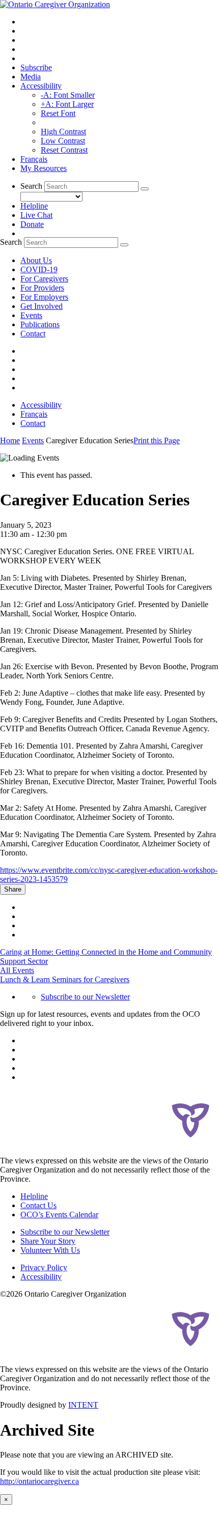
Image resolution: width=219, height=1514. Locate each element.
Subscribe (36, 67)
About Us (36, 260)
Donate (32, 224)
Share (12, 889)
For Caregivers (44, 278)
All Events (17, 970)
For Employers (44, 297)
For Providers (42, 287)
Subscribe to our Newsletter (85, 996)
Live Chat (36, 215)
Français (33, 159)
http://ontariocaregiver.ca (39, 1481)
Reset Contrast (64, 150)
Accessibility (41, 85)
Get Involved (41, 306)
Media (30, 76)
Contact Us (38, 1205)
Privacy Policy (43, 1267)
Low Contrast (63, 140)
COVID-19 (39, 269)
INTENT (83, 1405)
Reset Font (58, 113)
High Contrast (63, 131)
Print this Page (156, 440)
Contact (32, 333)
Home (10, 440)
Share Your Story (47, 1241)
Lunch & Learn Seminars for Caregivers (64, 979)
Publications (40, 324)
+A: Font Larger (67, 104)
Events (31, 315)
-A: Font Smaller (68, 95)
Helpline (34, 206)
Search (31, 186)
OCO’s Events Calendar (59, 1214)
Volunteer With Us (50, 1250)
